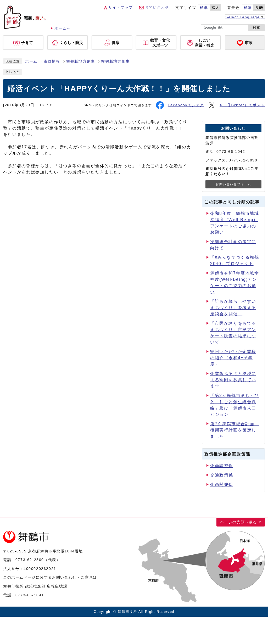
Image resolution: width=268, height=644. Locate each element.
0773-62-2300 (29, 560)
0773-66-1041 (29, 595)
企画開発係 (221, 484)
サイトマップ (120, 7)
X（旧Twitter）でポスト (242, 105)
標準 (204, 8)
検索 (256, 28)
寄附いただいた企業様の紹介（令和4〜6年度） (233, 357)
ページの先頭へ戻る (238, 522)
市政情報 (52, 61)
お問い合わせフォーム (233, 184)
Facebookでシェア (186, 105)
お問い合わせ (157, 7)
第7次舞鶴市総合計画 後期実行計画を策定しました (234, 430)
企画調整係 (221, 465)
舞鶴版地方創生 (80, 61)
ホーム (31, 61)
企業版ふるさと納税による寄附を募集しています (233, 379)
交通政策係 (221, 475)
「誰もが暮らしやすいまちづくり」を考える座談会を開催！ (233, 307)
